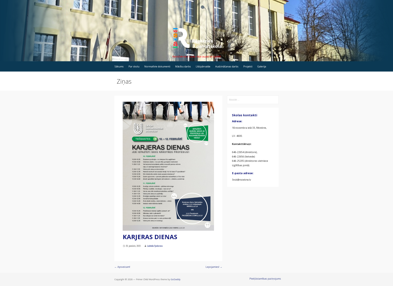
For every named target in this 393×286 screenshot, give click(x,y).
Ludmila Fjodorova (155, 245)
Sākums (119, 66)
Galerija (261, 66)
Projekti (247, 66)
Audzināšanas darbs (226, 66)
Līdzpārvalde (203, 66)
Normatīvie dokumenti (157, 66)
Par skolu (133, 66)
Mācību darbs (183, 66)
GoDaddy (175, 279)
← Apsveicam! (122, 267)
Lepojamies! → (214, 267)
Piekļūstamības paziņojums (265, 278)
